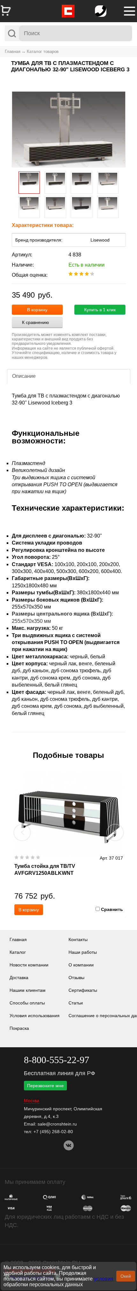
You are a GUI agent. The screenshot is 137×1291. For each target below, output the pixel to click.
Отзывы (76, 977)
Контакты (78, 939)
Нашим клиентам (28, 990)
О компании (81, 964)
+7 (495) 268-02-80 (53, 1131)
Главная (12, 51)
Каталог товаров (43, 51)
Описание (24, 376)
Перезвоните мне (45, 1085)
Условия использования (35, 1015)
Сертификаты (82, 990)
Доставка (19, 977)
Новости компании (29, 964)
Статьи (75, 1002)
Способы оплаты (27, 1002)
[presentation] (22, 832)
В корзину (37, 309)
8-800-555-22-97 (56, 1060)
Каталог (18, 952)
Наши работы (82, 952)
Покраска (19, 1028)
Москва (31, 1100)
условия (103, 1278)
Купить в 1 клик (100, 309)
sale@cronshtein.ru (57, 1123)
